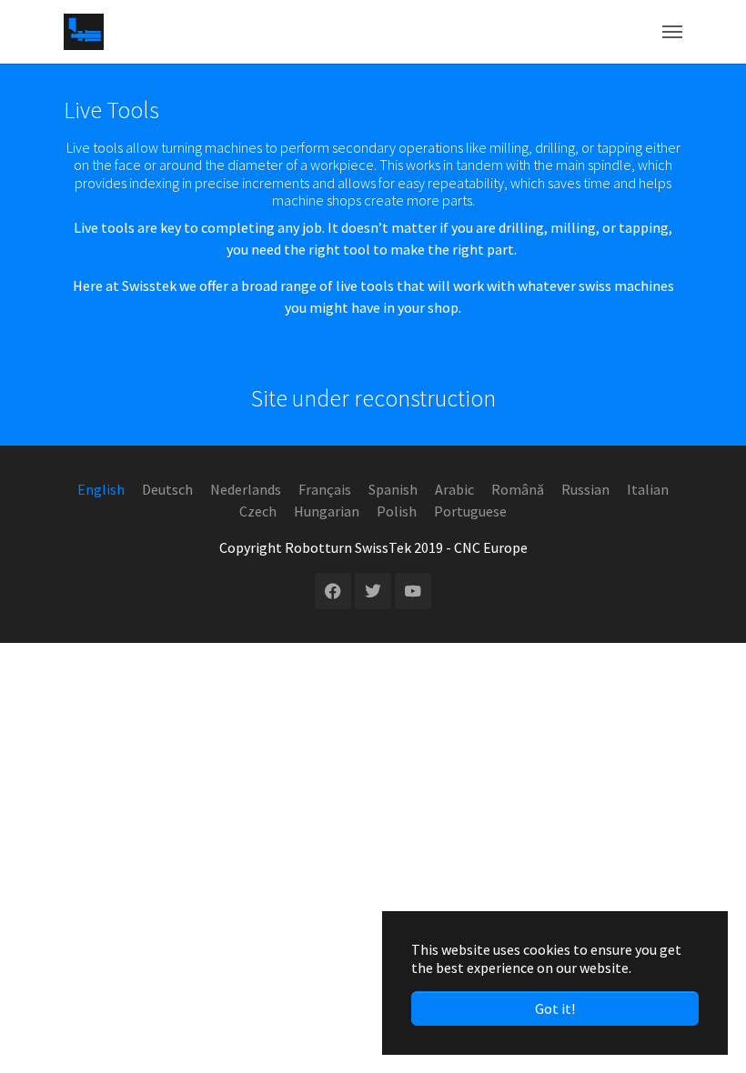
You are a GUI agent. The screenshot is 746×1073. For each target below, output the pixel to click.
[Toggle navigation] (672, 31)
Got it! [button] (555, 1008)
